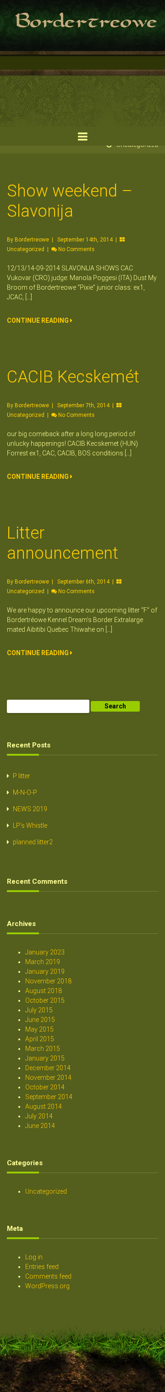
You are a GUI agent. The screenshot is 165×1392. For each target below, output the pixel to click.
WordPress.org (47, 1286)
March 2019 (42, 961)
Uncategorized (25, 249)
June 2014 (40, 1125)
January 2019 (45, 971)
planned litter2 (33, 842)
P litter (21, 776)
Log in (34, 1257)
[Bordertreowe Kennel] (82, 124)
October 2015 (45, 1000)
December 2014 (48, 1068)
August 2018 (43, 990)
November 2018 (48, 981)
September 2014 (48, 1096)
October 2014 (45, 1087)
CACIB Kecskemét (73, 377)
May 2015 (39, 1029)
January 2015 (45, 1058)
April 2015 (39, 1039)
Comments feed (48, 1276)
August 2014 (43, 1106)
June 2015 (40, 1019)
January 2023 (45, 952)
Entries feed (42, 1266)
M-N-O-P (25, 792)
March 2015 (42, 1048)
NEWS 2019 (30, 809)
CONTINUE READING (38, 320)
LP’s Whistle (30, 825)
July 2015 (39, 1010)
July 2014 (39, 1116)
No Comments (76, 249)
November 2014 (48, 1077)
